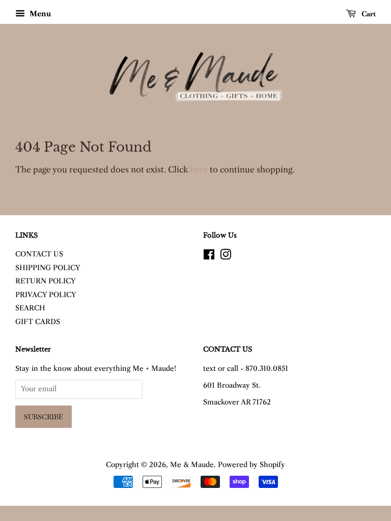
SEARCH (30, 308)
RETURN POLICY (45, 281)
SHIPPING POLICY (47, 268)
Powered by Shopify (251, 464)
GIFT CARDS (37, 321)
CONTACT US (39, 254)
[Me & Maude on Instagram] (225, 256)
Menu (39, 13)
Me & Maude (192, 464)
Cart (368, 13)
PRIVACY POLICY (45, 295)
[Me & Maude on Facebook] (209, 256)
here (199, 169)
